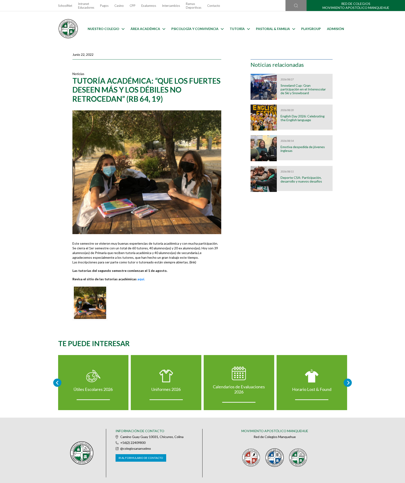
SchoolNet (65, 5)
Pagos (104, 5)
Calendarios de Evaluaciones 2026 (239, 389)
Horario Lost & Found (311, 389)
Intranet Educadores (86, 5)
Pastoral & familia (273, 29)
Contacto (213, 5)
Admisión (335, 29)
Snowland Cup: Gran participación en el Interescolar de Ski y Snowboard (303, 89)
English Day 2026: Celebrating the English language (303, 118)
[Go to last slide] (57, 382)
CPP (132, 5)
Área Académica (145, 29)
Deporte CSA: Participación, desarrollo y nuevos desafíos (301, 179)
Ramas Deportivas (193, 5)
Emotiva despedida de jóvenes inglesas (303, 149)
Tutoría (237, 29)
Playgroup (311, 29)
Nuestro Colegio (103, 29)
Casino (119, 5)
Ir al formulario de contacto (141, 458)
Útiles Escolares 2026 (93, 389)
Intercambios (171, 5)
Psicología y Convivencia (194, 29)
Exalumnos (148, 5)
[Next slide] (348, 382)
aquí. (141, 279)
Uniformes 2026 (166, 389)
